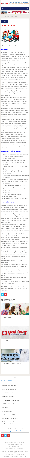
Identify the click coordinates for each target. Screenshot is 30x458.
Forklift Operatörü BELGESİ (8, 403)
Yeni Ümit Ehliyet (8, 442)
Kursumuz (5, 340)
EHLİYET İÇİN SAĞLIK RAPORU (12, 363)
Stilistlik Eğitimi (7, 317)
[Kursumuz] (15, 332)
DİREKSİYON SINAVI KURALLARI (15, 450)
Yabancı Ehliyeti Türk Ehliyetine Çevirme (15, 454)
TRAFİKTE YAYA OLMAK (7, 411)
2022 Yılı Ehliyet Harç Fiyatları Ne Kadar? (15, 448)
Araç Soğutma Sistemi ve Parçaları (9, 385)
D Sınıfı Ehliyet (5, 407)
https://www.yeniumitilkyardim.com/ (9, 421)
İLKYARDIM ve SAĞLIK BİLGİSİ (11, 456)
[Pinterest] (2, 435)
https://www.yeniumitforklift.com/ (9, 423)
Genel (4, 21)
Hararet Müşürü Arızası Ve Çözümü (9, 392)
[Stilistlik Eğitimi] (15, 309)
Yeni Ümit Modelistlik (6, 425)
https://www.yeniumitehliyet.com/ (15, 444)
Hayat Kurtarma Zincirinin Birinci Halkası (11, 400)
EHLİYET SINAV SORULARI (15, 446)
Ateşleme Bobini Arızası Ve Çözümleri (10, 418)
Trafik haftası (16, 286)
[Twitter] (5, 435)
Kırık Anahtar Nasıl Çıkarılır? (8, 396)
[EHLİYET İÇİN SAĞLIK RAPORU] (15, 355)
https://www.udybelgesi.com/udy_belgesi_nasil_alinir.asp (14, 428)
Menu (3, 8)
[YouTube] (8, 435)
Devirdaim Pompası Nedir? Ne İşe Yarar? (11, 414)
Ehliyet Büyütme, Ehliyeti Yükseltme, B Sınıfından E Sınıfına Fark (15, 452)
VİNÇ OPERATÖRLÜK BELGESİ (9, 389)
